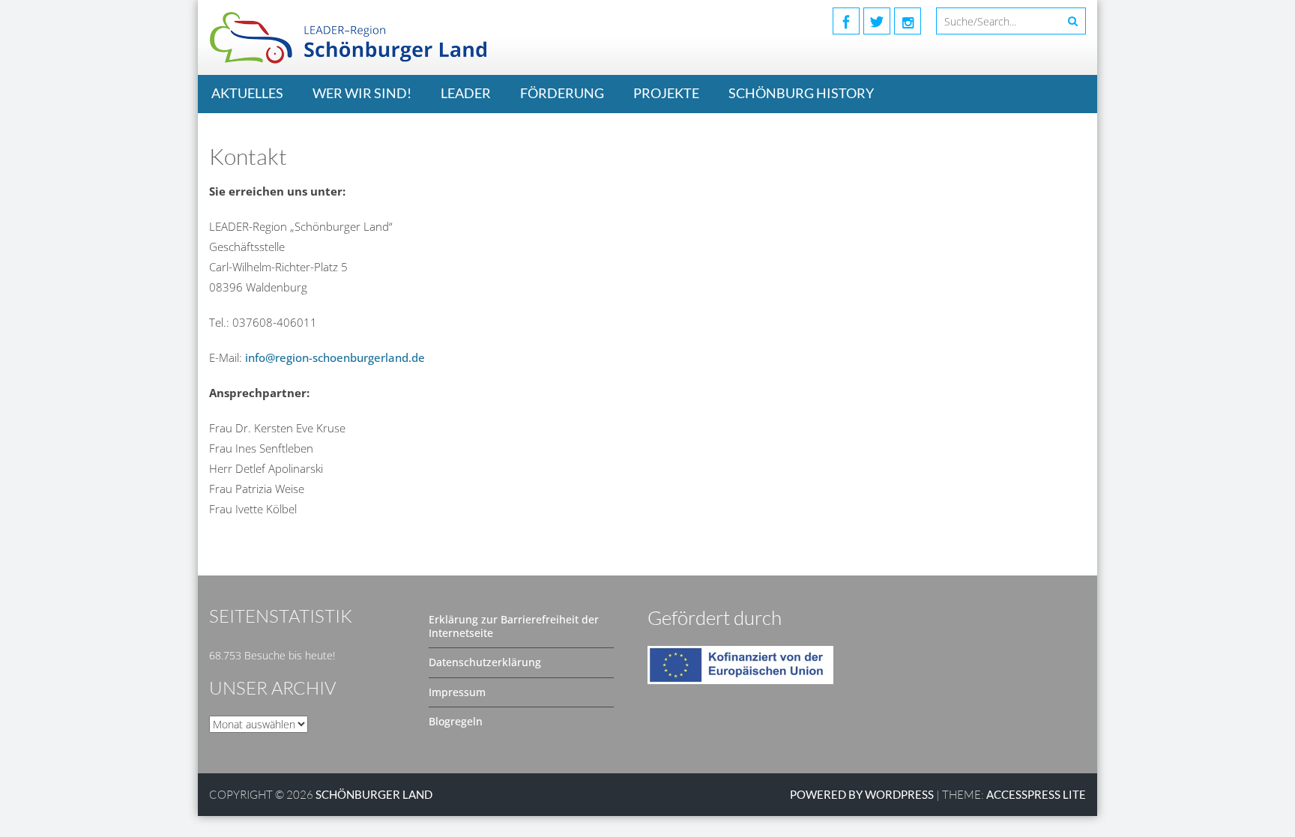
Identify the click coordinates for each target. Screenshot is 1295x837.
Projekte (666, 93)
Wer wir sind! (362, 93)
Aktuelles (247, 93)
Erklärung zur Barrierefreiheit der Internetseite (514, 626)
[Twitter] (876, 20)
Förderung (562, 93)
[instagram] (907, 20)
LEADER (466, 93)
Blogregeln (456, 721)
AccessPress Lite (1036, 794)
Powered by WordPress (862, 794)
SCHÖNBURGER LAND (374, 794)
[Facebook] (846, 20)
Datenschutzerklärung (485, 662)
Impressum (457, 692)
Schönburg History (801, 93)
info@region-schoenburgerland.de (335, 357)
